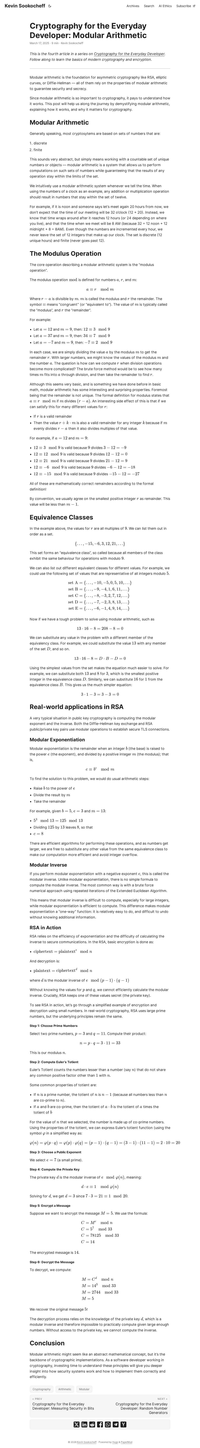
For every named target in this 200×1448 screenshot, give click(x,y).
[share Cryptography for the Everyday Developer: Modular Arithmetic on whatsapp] (108, 1424)
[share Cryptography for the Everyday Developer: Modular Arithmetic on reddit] (92, 1424)
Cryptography (42, 1389)
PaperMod (126, 1442)
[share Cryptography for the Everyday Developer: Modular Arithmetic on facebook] (100, 1424)
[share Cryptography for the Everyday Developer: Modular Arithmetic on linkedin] (84, 1424)
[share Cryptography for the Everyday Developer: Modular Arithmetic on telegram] (116, 1424)
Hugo (115, 1442)
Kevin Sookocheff (25, 6)
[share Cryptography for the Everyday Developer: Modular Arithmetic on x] (76, 1424)
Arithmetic (64, 1389)
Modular (84, 1389)
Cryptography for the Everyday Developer (129, 54)
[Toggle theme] (50, 6)
